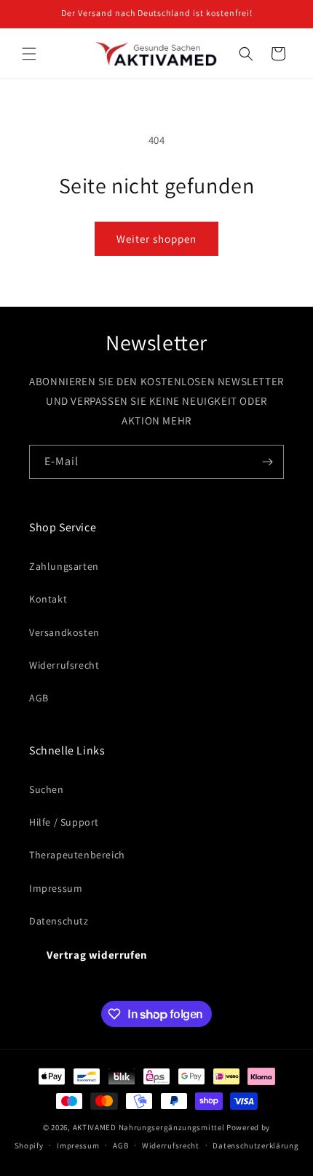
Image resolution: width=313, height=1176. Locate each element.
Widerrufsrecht (64, 665)
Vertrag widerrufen (97, 955)
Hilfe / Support (64, 822)
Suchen (46, 789)
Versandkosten (64, 632)
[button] (29, 54)
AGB (39, 697)
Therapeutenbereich (77, 854)
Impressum (55, 888)
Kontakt (48, 598)
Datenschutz (59, 920)
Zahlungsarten (64, 566)
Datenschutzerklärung (255, 1145)
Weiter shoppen (156, 239)
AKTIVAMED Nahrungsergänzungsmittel (149, 1127)
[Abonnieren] (267, 462)
